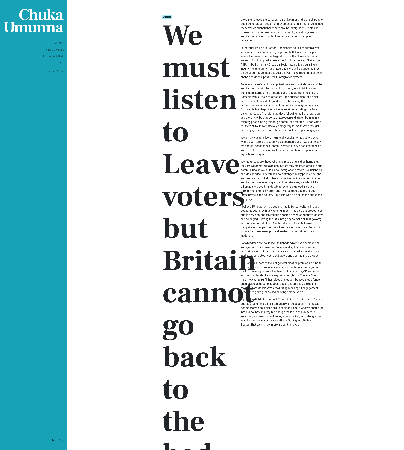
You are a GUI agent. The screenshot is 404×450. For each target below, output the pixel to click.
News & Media (55, 49)
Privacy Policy (58, 440)
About (59, 43)
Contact (58, 62)
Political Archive (52, 56)
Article (167, 16)
